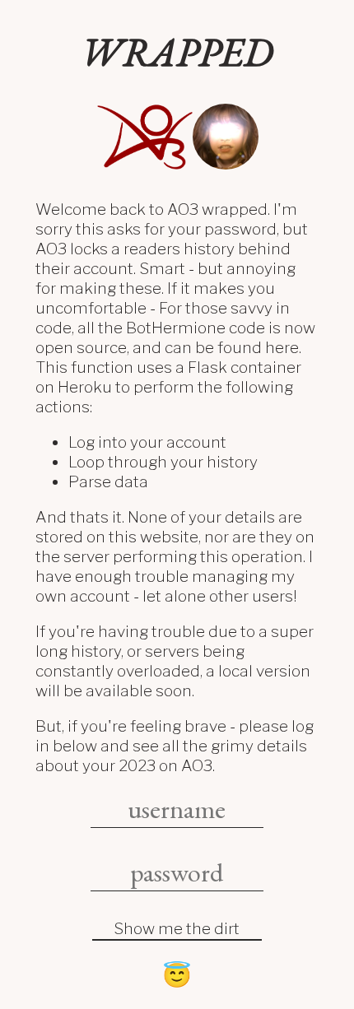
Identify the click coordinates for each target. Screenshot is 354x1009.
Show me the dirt (177, 928)
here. (283, 347)
